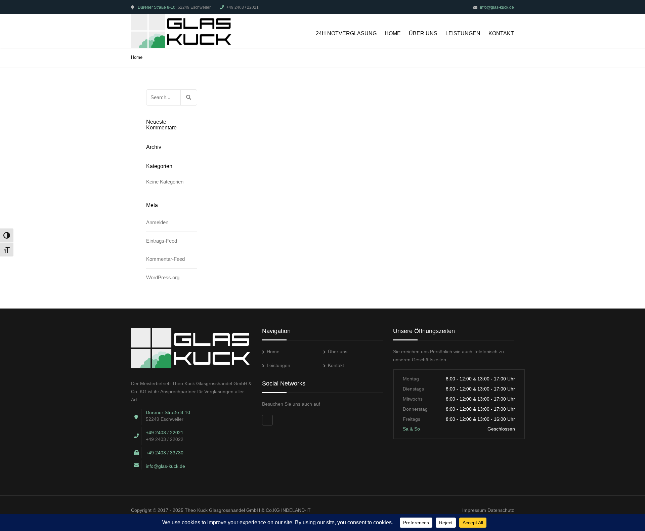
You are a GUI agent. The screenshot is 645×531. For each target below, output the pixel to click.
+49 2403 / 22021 (242, 7)
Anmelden (157, 222)
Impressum (474, 510)
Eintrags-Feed (161, 241)
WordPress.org (162, 277)
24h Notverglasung (346, 33)
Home (393, 33)
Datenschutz (500, 510)
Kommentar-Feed (165, 259)
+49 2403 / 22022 (164, 439)
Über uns (423, 33)
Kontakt (501, 33)
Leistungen (462, 33)
